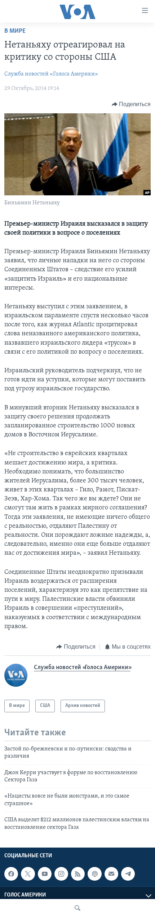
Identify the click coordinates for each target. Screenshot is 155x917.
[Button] (131, 104)
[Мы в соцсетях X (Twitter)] (28, 874)
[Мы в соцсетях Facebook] (11, 874)
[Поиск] (77, 908)
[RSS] (78, 874)
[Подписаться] (111, 874)
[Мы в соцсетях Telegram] (128, 874)
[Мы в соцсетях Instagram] (61, 874)
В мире (15, 31)
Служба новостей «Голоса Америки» (51, 74)
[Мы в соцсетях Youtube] (45, 874)
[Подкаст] (94, 874)
